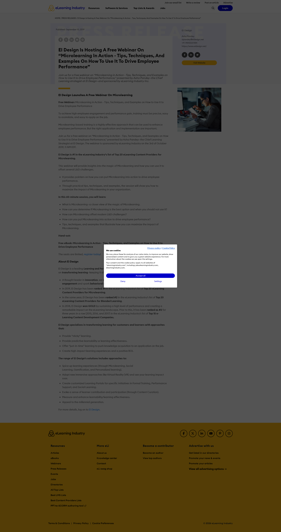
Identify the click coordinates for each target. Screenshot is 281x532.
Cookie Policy (168, 248)
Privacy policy (154, 248)
